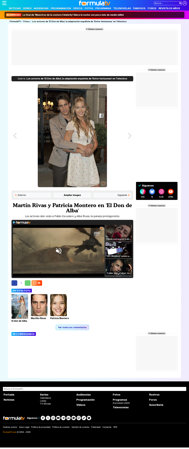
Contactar (107, 427)
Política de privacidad (40, 427)
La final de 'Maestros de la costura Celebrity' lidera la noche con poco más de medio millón (65, 14)
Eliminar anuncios (95, 29)
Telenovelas (122, 8)
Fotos (89, 8)
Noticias (15, 8)
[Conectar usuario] (184, 3)
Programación (61, 8)
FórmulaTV (15, 21)
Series (27, 8)
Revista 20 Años (169, 8)
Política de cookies (61, 427)
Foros (152, 8)
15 (39, 283)
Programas (103, 8)
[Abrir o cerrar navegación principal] (4, 3)
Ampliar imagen (72, 195)
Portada (9, 394)
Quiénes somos (10, 427)
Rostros (154, 394)
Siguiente (122, 195)
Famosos (139, 8)
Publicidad (95, 427)
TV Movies (45, 403)
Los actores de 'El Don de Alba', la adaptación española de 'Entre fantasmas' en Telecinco (79, 21)
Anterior (22, 195)
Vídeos (77, 8)
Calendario (45, 398)
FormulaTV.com (9, 432)
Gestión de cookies (80, 427)
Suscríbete (156, 404)
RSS (115, 427)
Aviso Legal (24, 427)
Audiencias (41, 8)
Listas (43, 400)
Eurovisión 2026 (121, 403)
